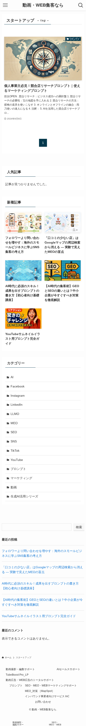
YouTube (17, 460)
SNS (14, 441)
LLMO (15, 414)
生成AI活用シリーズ (24, 496)
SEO (14, 432)
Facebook (17, 386)
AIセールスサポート (68, 669)
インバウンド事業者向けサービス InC (47, 696)
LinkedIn (16, 404)
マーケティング (21, 478)
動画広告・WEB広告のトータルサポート (30, 679)
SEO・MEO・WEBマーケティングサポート (51, 685)
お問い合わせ (43, 701)
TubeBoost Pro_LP (17, 674)
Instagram (18, 395)
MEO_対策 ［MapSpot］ (39, 690)
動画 (14, 487)
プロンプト (18, 469)
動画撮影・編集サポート (20, 669)
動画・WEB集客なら (43, 5)
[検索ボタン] (80, 5)
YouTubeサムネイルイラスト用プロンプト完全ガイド (39, 616)
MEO (14, 423)
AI (12, 377)
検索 (79, 527)
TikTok (15, 450)
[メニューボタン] (5, 5)
